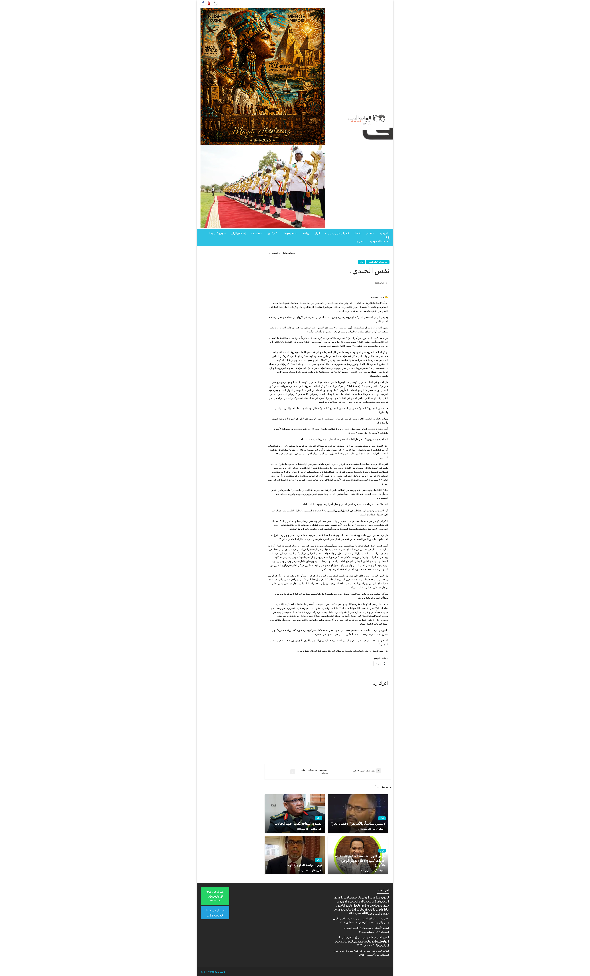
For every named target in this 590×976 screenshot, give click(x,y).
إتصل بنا (360, 241)
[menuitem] (384, 233)
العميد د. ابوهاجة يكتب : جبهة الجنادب (298, 823)
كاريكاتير (272, 233)
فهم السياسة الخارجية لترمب (303, 865)
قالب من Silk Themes (213, 971)
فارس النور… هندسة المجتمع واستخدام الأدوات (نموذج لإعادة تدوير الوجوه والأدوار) (360, 860)
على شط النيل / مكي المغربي (378, 262)
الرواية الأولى (378, 829)
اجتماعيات (256, 233)
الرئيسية (384, 233)
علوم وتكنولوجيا (217, 233)
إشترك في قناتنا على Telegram (215, 912)
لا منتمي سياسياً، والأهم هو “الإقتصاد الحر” (358, 823)
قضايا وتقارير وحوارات (337, 233)
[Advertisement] (230, 270)
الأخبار (369, 233)
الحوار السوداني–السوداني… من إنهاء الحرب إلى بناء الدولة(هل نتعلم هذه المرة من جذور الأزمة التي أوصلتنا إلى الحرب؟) (362, 941)
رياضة (306, 233)
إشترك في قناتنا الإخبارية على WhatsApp (215, 896)
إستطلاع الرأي (238, 233)
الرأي (317, 233)
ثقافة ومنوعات (289, 233)
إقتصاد (357, 233)
